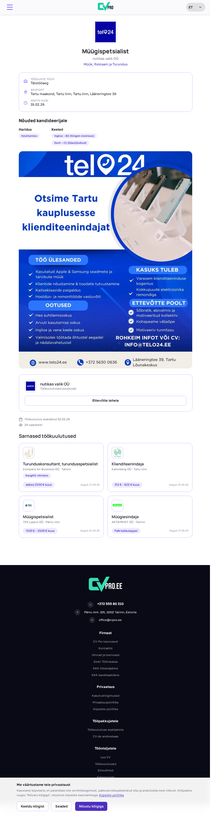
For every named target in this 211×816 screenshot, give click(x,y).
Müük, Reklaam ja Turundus (106, 64)
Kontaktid (105, 648)
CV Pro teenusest (105, 641)
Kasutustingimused (105, 695)
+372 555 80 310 (110, 604)
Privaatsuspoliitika (105, 702)
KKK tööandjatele (105, 668)
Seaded (61, 806)
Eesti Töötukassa (106, 661)
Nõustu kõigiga (91, 806)
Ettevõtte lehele (105, 400)
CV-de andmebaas (105, 736)
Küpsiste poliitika (111, 795)
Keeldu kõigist (32, 806)
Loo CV (106, 757)
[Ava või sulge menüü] (10, 7)
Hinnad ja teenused (105, 655)
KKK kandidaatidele (105, 675)
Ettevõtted (105, 770)
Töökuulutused (105, 763)
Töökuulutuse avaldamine (105, 729)
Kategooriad (105, 777)
